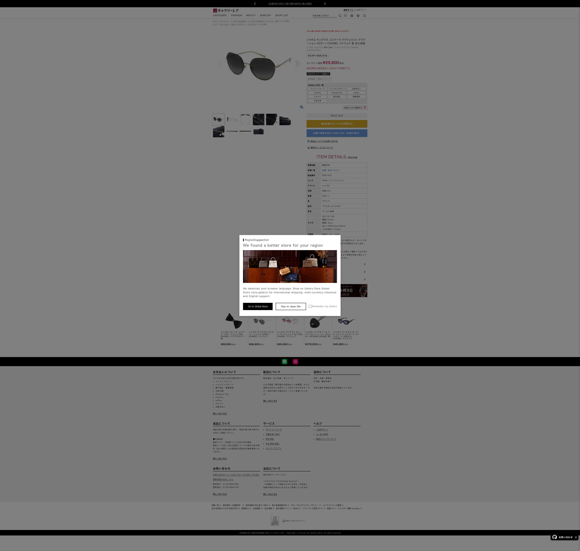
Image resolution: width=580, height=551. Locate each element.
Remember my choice (324, 306)
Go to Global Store (258, 306)
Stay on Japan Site (291, 306)
